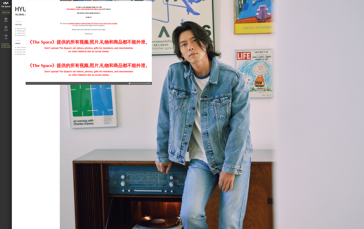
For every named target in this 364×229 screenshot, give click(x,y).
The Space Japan (5, 45)
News (17, 43)
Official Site (6, 12)
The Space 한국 (5, 44)
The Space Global (6, 47)
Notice (18, 25)
